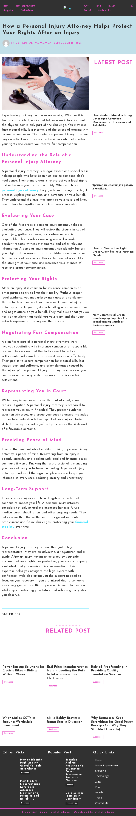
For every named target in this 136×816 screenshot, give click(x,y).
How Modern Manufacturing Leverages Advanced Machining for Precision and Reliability (30, 790)
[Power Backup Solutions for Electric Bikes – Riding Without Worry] (23, 651)
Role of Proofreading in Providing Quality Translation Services (109, 670)
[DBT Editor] (6, 43)
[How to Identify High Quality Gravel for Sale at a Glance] (9, 765)
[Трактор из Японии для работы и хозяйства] (113, 159)
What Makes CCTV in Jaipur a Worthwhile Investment (18, 721)
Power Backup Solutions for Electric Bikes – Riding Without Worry (23, 670)
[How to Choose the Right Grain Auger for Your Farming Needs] (113, 222)
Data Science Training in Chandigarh (75, 796)
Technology (72, 803)
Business (98, 132)
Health (70, 785)
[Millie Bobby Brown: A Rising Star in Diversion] (68, 702)
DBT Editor (24, 43)
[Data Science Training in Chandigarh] (55, 798)
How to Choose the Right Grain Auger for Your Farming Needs (113, 252)
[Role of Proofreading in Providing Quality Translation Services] (112, 651)
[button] (132, 6)
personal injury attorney (20, 190)
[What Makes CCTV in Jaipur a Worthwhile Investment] (23, 702)
